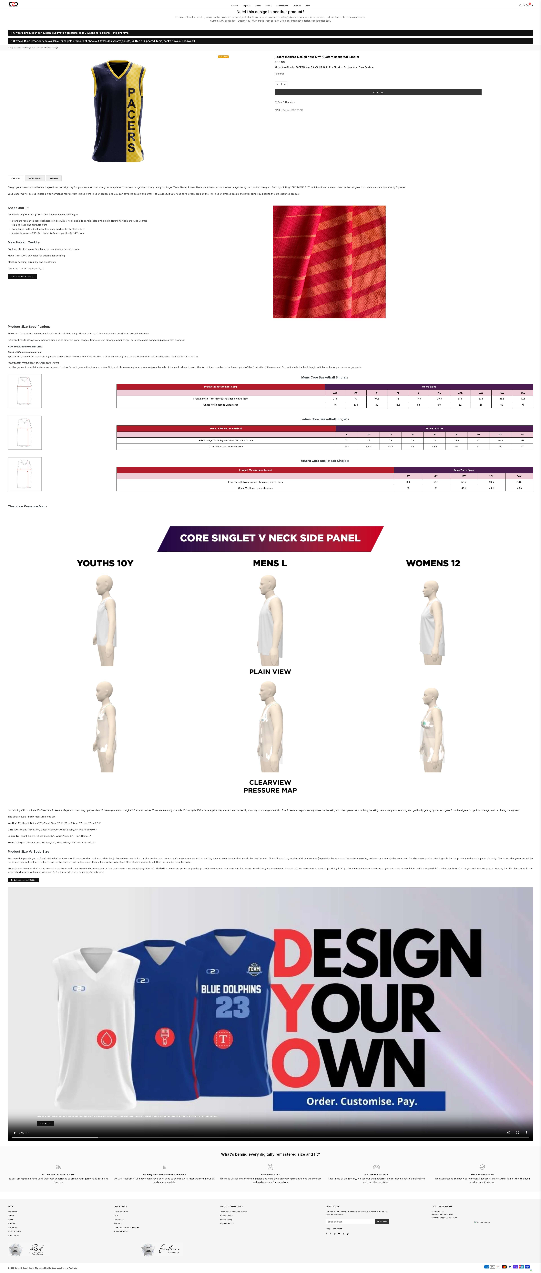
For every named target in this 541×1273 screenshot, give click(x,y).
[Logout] (524, 5)
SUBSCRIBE (382, 1221)
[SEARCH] (520, 5)
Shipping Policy (227, 1223)
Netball (11, 1215)
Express (246, 6)
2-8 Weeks (223, 57)
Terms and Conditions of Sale (233, 1212)
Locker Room (282, 6)
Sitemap (117, 1223)
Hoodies (11, 1223)
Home (10, 48)
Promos (297, 6)
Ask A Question (286, 102)
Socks (10, 1219)
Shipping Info (34, 178)
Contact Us (45, 1123)
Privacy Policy (226, 1215)
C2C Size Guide (121, 1212)
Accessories (13, 1235)
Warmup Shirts (14, 1231)
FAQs (116, 1215)
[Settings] (531, 5)
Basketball (12, 1212)
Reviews (54, 178)
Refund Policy (226, 1219)
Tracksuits (12, 1227)
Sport (257, 6)
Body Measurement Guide (23, 880)
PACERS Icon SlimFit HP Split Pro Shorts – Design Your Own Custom (334, 67)
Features (279, 73)
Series (268, 6)
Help (308, 6)
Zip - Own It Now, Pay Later (126, 1227)
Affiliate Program (121, 1231)
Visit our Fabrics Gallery (22, 276)
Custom (234, 6)
